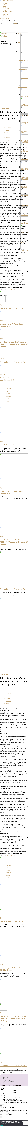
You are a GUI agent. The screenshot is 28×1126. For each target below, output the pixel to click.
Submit (2, 1104)
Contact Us (6, 1083)
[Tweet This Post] (15, 123)
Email (2, 1093)
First (14, 1090)
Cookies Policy (7, 1078)
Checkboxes (3, 1095)
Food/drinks (6, 14)
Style (4, 4)
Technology (6, 12)
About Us (5, 1077)
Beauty (4, 6)
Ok (2, 1125)
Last (14, 1092)
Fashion (5, 3)
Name (2, 1089)
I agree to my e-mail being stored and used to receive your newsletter (15, 1098)
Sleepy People (5, 270)
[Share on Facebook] (15, 122)
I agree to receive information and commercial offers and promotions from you (15, 1101)
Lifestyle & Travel (7, 11)
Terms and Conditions (9, 1081)
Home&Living (6, 8)
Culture (5, 7)
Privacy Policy (6, 1080)
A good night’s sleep (5, 143)
